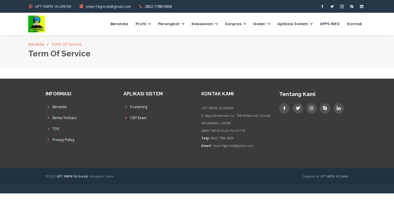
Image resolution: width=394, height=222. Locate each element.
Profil (141, 24)
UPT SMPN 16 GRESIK (53, 6)
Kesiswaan (202, 24)
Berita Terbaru (64, 118)
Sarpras (233, 24)
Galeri (259, 24)
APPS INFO (330, 24)
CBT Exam (138, 118)
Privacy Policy (63, 140)
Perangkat (169, 24)
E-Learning (138, 107)
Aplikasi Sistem (292, 24)
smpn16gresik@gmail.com (108, 6)
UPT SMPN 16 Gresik (334, 176)
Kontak (354, 24)
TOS (55, 129)
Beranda (119, 24)
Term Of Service (66, 44)
